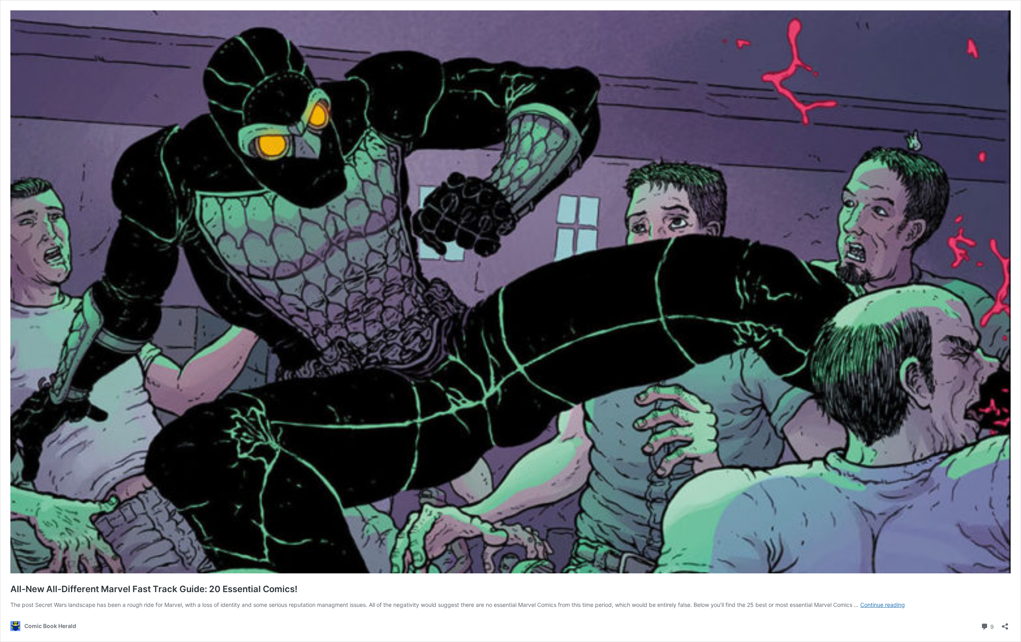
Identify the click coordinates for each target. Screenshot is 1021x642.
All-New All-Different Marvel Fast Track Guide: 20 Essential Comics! (154, 589)
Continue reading (882, 604)
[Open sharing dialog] (1005, 624)
